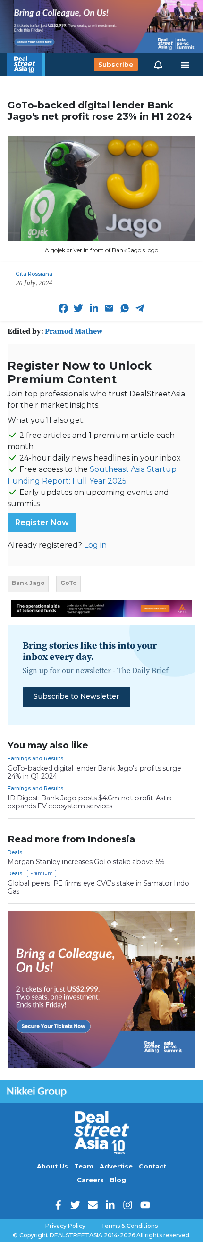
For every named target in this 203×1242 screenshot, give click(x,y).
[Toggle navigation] (185, 65)
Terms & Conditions (129, 1226)
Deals (15, 852)
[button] (158, 64)
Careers (90, 1180)
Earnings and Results (35, 758)
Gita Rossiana (34, 274)
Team (83, 1166)
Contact (152, 1166)
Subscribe (115, 64)
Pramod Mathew (74, 331)
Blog (118, 1180)
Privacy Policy (65, 1226)
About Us (52, 1166)
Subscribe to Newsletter (76, 696)
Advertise (116, 1166)
